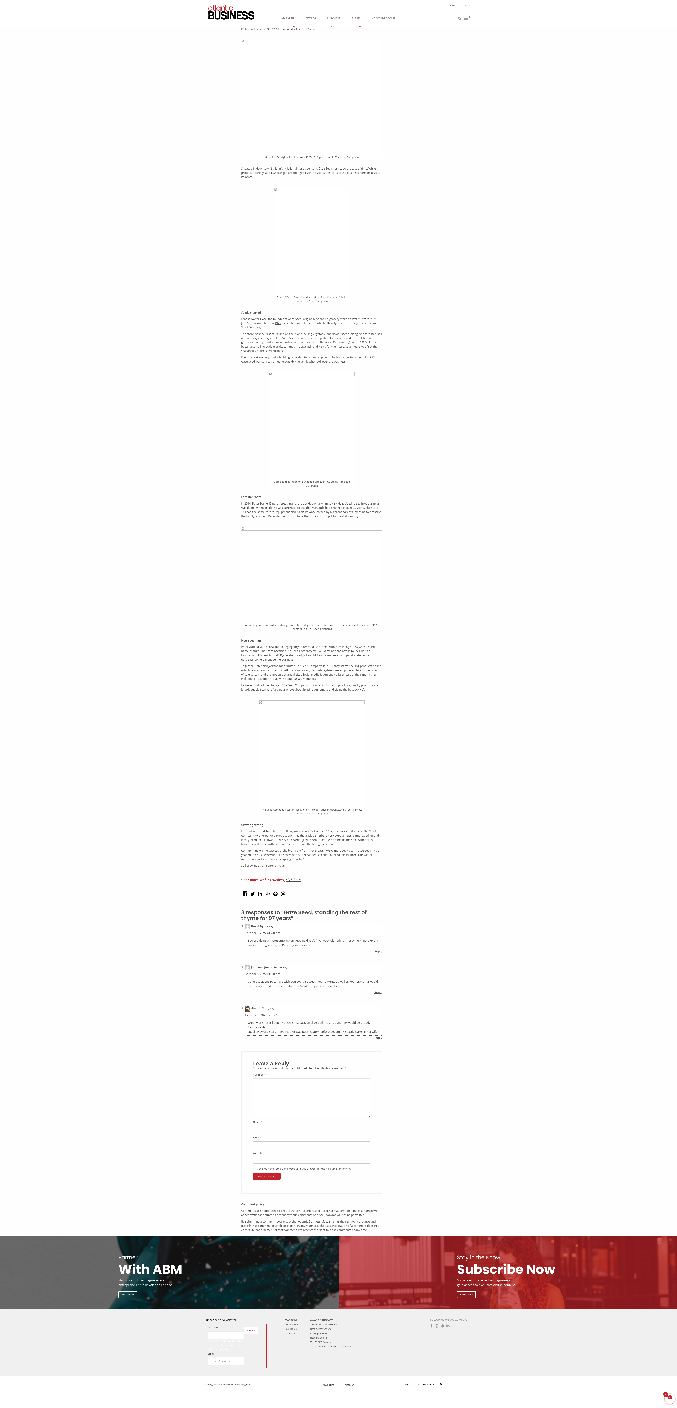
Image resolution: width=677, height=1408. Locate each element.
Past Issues (291, 1328)
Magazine (288, 18)
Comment (260, 1074)
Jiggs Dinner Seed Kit (359, 836)
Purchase (333, 18)
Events (356, 18)
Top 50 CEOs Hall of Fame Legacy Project (331, 1346)
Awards (311, 18)
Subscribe (290, 1333)
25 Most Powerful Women (323, 1324)
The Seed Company (309, 666)
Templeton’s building (280, 831)
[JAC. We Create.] (424, 1384)
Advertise (328, 1385)
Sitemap (349, 1385)
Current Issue (292, 1324)
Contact (466, 5)
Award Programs (322, 1320)
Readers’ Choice (318, 1337)
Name (257, 1122)
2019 (329, 831)
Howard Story (260, 1008)
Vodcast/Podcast (383, 18)
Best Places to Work (320, 1328)
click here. (293, 879)
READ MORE (128, 1294)
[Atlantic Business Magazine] (238, 12)
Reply (378, 951)
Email (257, 1137)
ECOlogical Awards (320, 1333)
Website (258, 1153)
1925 (278, 323)
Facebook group (267, 679)
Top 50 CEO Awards (320, 1342)
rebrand (308, 647)
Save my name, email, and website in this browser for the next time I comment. (304, 1168)
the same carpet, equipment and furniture (280, 512)
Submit (251, 1330)
